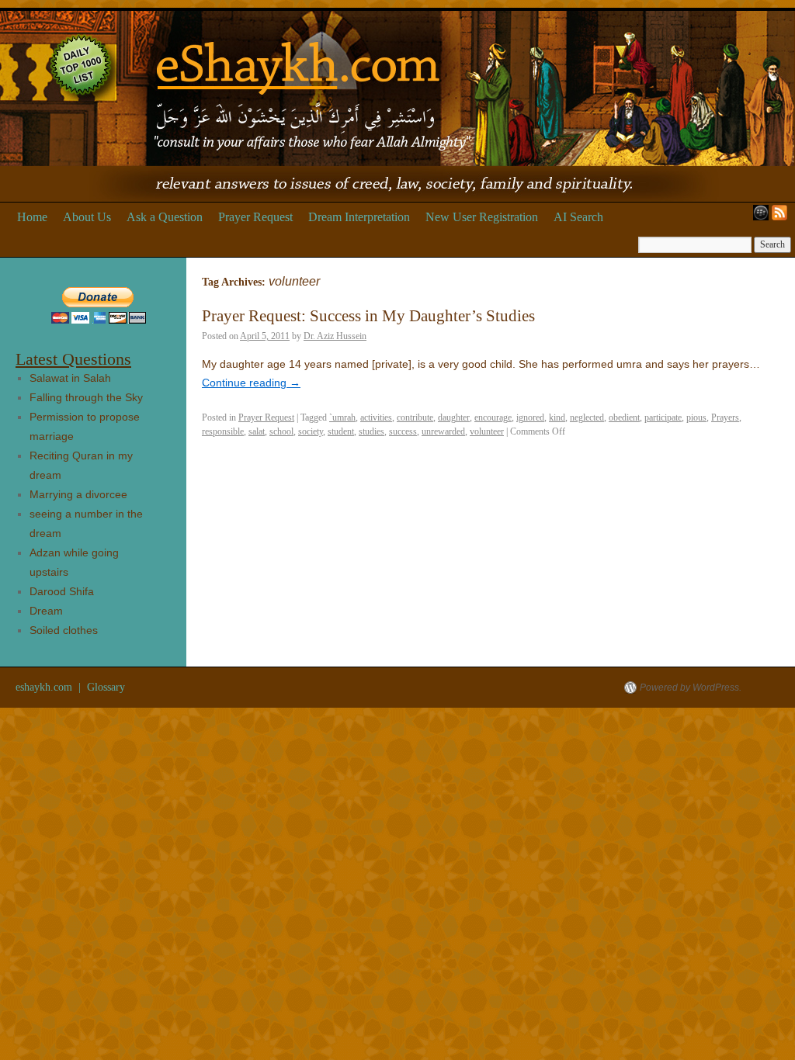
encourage (493, 417)
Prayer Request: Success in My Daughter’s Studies (368, 316)
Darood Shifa (62, 591)
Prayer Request (255, 216)
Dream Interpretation (359, 216)
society (310, 431)
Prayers (725, 417)
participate (663, 417)
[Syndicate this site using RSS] (782, 217)
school (281, 431)
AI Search (578, 216)
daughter (454, 417)
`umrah (342, 417)
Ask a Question (165, 216)
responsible (223, 431)
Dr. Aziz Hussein (335, 336)
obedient (624, 417)
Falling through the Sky (86, 397)
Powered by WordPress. (690, 687)
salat (256, 431)
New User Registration (481, 216)
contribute (415, 417)
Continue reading (251, 382)
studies (371, 431)
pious (696, 417)
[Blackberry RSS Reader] (757, 217)
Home (32, 216)
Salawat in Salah (70, 378)
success (403, 431)
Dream (46, 610)
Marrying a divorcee (78, 494)
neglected (587, 417)
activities (376, 417)
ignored (530, 417)
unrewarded (443, 431)
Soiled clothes (64, 630)
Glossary (106, 687)
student (341, 431)
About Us (87, 216)
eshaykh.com (45, 687)
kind (557, 417)
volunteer (487, 431)
